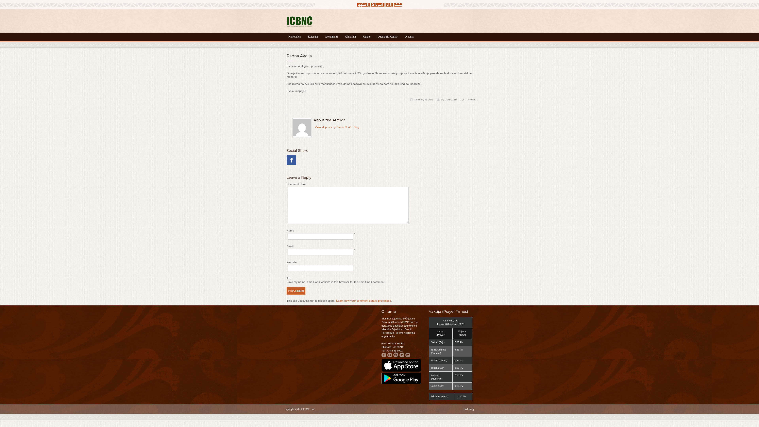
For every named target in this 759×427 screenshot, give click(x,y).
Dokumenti (331, 36)
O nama (409, 36)
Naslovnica (294, 36)
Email (290, 246)
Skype (395, 354)
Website (292, 262)
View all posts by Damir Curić (333, 127)
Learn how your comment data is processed (363, 300)
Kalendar (313, 36)
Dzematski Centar (387, 36)
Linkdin (407, 354)
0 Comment (470, 99)
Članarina (350, 36)
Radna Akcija (299, 56)
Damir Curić (451, 99)
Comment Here (296, 184)
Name (290, 230)
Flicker (389, 354)
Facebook (383, 354)
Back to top (469, 409)
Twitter (401, 354)
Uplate (366, 36)
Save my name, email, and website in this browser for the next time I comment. (336, 281)
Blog (356, 127)
